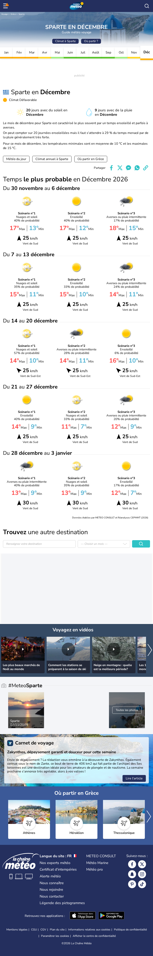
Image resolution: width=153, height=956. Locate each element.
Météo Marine (97, 862)
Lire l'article (134, 778)
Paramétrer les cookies (55, 936)
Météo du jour (16, 159)
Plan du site (57, 929)
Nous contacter (52, 896)
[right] (150, 650)
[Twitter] (142, 864)
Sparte (22, 14)
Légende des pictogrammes (62, 903)
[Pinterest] (132, 884)
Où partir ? (91, 41)
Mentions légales (16, 929)
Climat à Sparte (65, 41)
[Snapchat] (132, 874)
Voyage (4, 14)
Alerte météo (50, 876)
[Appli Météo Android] (111, 916)
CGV (43, 929)
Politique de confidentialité (130, 929)
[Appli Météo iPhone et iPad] (83, 916)
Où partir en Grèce (90, 159)
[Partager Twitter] (120, 167)
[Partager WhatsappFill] (137, 167)
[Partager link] (145, 167)
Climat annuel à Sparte (51, 159)
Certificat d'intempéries (58, 869)
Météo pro (94, 869)
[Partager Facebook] (111, 167)
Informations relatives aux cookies (89, 929)
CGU (34, 929)
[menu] (6, 6)
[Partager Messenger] (128, 167)
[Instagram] (142, 874)
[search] (147, 6)
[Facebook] (132, 864)
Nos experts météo (55, 862)
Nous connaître (52, 883)
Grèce (13, 14)
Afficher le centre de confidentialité (94, 936)
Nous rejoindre (51, 889)
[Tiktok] (142, 884)
